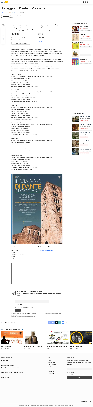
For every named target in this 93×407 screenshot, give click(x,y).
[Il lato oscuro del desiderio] (35, 337)
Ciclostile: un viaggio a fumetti (57, 346)
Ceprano (40, 41)
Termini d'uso (31, 313)
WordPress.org (51, 366)
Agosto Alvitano (84, 51)
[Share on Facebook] (2, 13)
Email (16, 299)
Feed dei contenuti (52, 362)
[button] (87, 2)
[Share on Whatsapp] (7, 13)
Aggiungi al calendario (21, 43)
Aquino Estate (83, 59)
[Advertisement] (82, 89)
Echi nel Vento (6, 346)
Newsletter (19, 304)
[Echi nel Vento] (12, 337)
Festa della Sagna (84, 26)
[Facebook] (83, 2)
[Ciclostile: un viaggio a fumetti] (58, 337)
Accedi (49, 360)
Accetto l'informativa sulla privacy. (25, 307)
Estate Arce (83, 34)
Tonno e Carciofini (76, 346)
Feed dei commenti (52, 364)
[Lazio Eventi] (4, 2)
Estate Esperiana (84, 42)
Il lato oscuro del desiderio (33, 346)
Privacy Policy (14, 315)
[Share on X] (5, 13)
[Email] (10, 13)
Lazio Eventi (6, 15)
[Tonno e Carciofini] (81, 337)
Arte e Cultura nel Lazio (46, 250)
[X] (85, 2)
